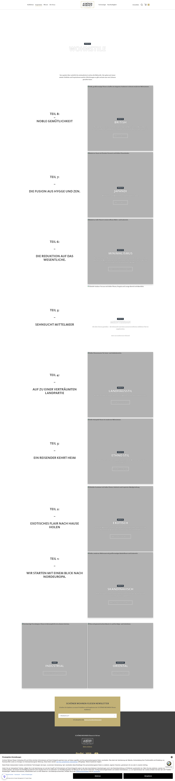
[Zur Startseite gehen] (87, 4)
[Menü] (172, 761)
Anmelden (136, 5)
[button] (120, 136)
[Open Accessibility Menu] (4, 776)
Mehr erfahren (87, 747)
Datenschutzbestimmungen (93, 720)
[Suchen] (142, 5)
